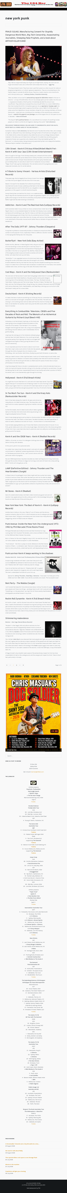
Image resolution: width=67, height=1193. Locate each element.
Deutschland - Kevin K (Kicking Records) (23, 293)
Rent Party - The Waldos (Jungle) (20, 583)
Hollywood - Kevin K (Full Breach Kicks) (22, 377)
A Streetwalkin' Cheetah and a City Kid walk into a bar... (22, 1144)
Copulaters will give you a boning (15, 1171)
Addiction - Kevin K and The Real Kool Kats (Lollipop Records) (32, 205)
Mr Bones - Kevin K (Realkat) (18, 491)
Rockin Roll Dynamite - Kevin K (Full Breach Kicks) (27, 598)
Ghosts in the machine (12, 1164)
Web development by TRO (33, 1188)
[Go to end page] (23, 665)
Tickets (33, 801)
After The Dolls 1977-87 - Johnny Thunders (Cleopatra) (30, 226)
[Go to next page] (20, 665)
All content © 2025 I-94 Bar (33, 1183)
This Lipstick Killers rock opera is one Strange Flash (21, 1157)
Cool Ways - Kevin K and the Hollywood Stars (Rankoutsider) (32, 272)
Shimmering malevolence (17, 618)
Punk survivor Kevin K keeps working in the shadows (29, 553)
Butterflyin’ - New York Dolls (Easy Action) (24, 240)
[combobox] (33, 756)
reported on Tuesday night (49, 106)
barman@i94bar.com (37, 772)
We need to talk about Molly (14, 1150)
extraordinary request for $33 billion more (39, 97)
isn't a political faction (22, 120)
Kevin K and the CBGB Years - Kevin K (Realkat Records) (30, 436)
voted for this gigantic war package (24, 114)
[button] (33, 9)
